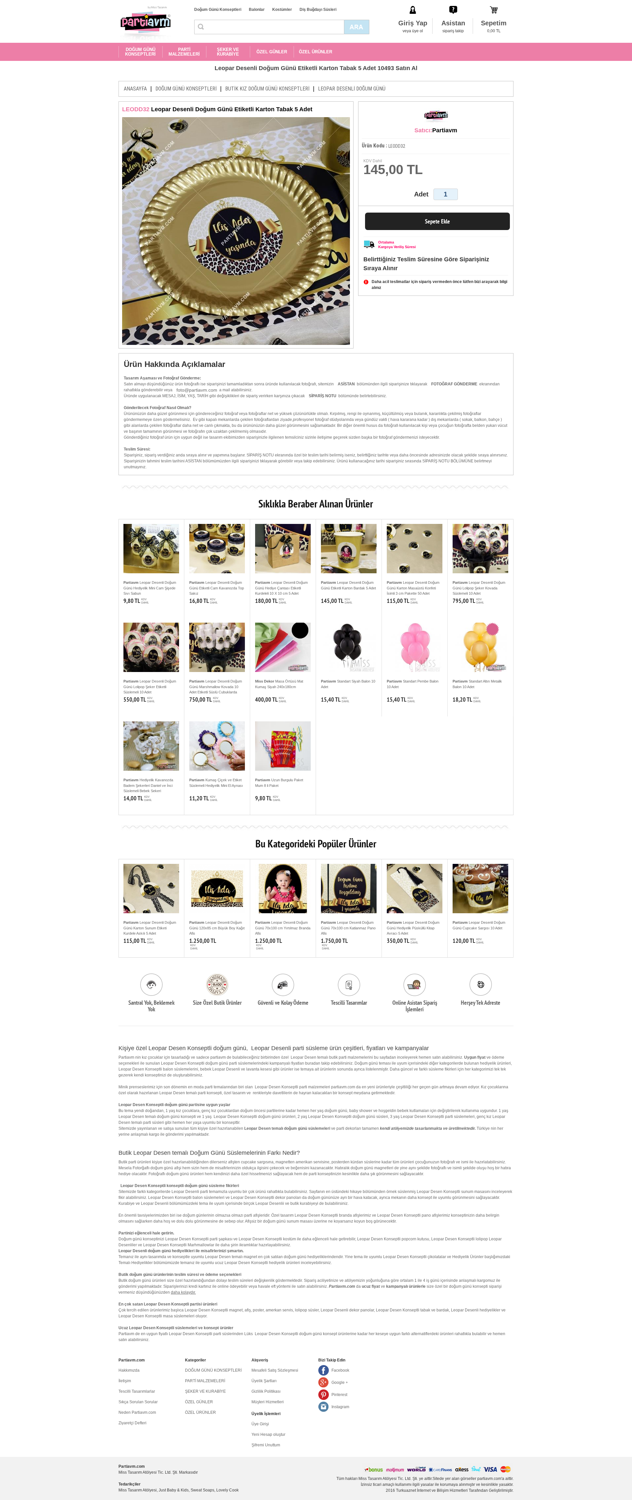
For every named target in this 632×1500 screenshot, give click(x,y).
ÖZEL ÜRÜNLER (315, 51)
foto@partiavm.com (196, 390)
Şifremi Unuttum (265, 1445)
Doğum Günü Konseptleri (217, 9)
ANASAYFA (135, 89)
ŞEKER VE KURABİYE (228, 52)
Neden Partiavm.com (137, 1412)
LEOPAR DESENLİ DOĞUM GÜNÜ (351, 89)
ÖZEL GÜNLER (271, 51)
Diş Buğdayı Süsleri (318, 9)
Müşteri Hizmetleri (267, 1402)
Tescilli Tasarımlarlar (136, 1391)
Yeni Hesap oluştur (268, 1434)
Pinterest (339, 1394)
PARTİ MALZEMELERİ (184, 52)
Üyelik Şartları (263, 1381)
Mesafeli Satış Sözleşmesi (274, 1370)
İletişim (124, 1381)
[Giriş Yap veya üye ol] (413, 3)
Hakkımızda (129, 1370)
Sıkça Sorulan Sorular (138, 1402)
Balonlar (257, 9)
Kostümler (282, 9)
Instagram (340, 1407)
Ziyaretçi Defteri (132, 1423)
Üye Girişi (260, 1424)
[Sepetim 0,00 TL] (494, 3)
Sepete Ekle (437, 221)
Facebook (340, 1370)
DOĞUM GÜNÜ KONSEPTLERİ (140, 52)
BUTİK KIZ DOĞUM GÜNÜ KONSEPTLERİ (267, 89)
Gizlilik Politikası (265, 1391)
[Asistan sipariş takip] (453, 3)
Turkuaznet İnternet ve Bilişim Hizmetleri (432, 1490)
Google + (339, 1382)
